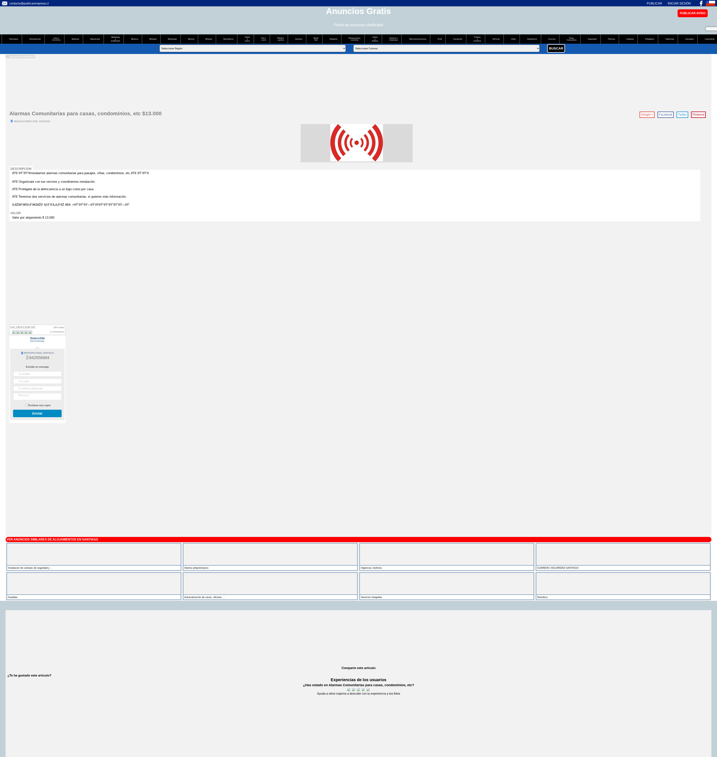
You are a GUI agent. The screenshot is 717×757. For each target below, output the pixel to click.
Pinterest (698, 114)
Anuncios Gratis (358, 11)
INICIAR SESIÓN (679, 3)
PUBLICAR (654, 3)
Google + (647, 114)
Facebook (665, 114)
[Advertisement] (118, 84)
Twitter (682, 114)
